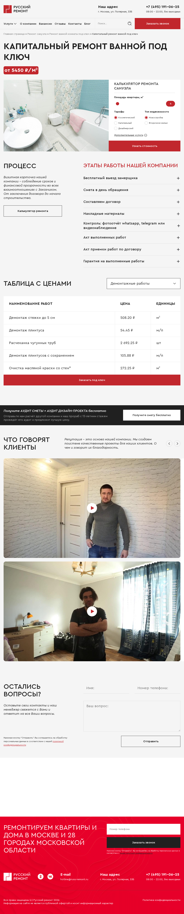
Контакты (75, 23)
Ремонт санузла (37, 34)
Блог (87, 23)
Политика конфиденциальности (161, 900)
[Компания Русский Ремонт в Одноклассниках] (40, 876)
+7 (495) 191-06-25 (162, 7)
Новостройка (156, 117)
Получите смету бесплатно (152, 415)
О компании (28, 23)
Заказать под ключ (92, 380)
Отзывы (60, 23)
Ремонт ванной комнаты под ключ (69, 34)
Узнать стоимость (144, 146)
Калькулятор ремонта (33, 211)
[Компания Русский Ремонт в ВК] (50, 876)
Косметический (126, 117)
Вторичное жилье (158, 123)
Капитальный (125, 123)
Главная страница (14, 34)
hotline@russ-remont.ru (74, 879)
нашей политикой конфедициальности (136, 853)
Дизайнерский (125, 128)
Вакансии (45, 23)
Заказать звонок (157, 23)
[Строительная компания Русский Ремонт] (17, 9)
